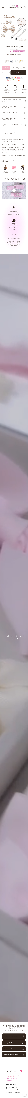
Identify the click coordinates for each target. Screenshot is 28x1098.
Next (26, 28)
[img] (10, 1076)
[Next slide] (25, 1090)
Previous (1, 28)
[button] (2, 7)
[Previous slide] (3, 1090)
